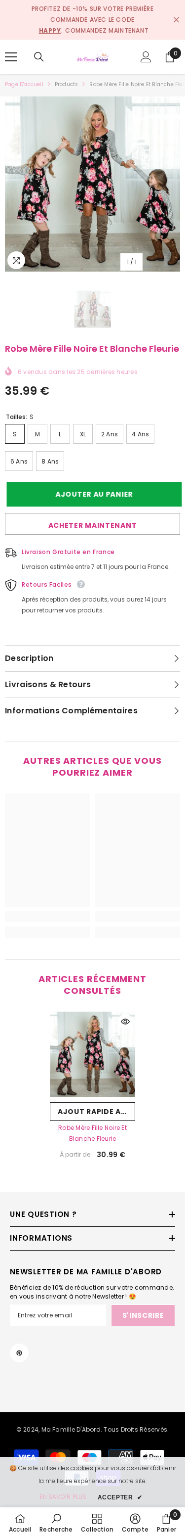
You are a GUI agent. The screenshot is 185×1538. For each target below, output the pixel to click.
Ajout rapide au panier (96, 1112)
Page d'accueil (24, 84)
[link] (47, 916)
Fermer (176, 20)
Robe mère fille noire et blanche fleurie (92, 1133)
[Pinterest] (19, 1353)
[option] (92, 184)
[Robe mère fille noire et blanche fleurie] (92, 1054)
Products (66, 84)
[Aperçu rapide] (125, 1021)
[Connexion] (146, 56)
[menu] (11, 57)
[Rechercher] (39, 57)
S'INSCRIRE (143, 1315)
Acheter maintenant (92, 525)
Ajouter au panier (92, 494)
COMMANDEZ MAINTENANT (106, 30)
